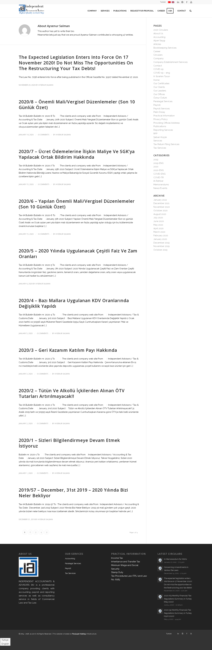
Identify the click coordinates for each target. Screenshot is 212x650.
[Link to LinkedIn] (178, 2)
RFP (155, 133)
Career (156, 51)
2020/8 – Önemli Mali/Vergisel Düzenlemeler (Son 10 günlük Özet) (77, 104)
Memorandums (161, 184)
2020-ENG (158, 170)
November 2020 (161, 207)
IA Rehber (158, 181)
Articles (157, 44)
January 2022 (160, 200)
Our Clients (159, 87)
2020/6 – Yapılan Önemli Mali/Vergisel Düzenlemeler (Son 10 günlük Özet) (77, 204)
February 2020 (160, 235)
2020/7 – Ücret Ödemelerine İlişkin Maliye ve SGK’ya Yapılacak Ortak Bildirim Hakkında (77, 154)
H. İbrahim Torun (161, 76)
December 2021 (161, 203)
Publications (159, 126)
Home (156, 80)
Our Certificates (161, 83)
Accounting (159, 37)
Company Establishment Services (170, 62)
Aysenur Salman (45, 85)
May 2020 (158, 225)
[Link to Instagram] (182, 2)
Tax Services (159, 148)
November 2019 (161, 246)
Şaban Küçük (160, 137)
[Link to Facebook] (187, 2)
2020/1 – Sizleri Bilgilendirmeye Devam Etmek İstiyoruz (69, 443)
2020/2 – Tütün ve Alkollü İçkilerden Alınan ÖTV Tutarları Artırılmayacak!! (72, 393)
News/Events (160, 188)
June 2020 (158, 221)
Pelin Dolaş (159, 112)
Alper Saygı (159, 40)
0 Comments (43, 134)
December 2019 (161, 242)
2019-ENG (158, 163)
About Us (158, 33)
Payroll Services (161, 108)
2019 (155, 159)
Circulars (157, 55)
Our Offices (159, 94)
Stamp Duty (117, 572)
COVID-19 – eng (161, 72)
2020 (155, 166)
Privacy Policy (160, 119)
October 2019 (160, 250)
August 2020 (159, 214)
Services (157, 140)
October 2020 (160, 210)
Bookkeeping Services (164, 48)
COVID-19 (158, 69)
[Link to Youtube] (191, 2)
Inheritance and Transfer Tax (125, 561)
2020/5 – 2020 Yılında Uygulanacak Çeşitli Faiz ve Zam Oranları (78, 253)
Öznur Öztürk (160, 97)
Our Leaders (159, 90)
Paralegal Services (162, 101)
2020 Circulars (160, 30)
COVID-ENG (159, 174)
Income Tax (117, 558)
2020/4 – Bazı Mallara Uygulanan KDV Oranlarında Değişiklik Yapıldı (74, 303)
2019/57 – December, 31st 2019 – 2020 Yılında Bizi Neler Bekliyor (73, 493)
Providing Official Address (166, 123)
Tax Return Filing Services (166, 144)
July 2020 (158, 217)
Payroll (157, 105)
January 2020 (160, 239)
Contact (157, 65)
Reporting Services (163, 130)
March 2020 (159, 232)
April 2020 (158, 228)
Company (158, 58)
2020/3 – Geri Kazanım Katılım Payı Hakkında (68, 350)
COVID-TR (158, 177)
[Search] (190, 10)
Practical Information (164, 115)
